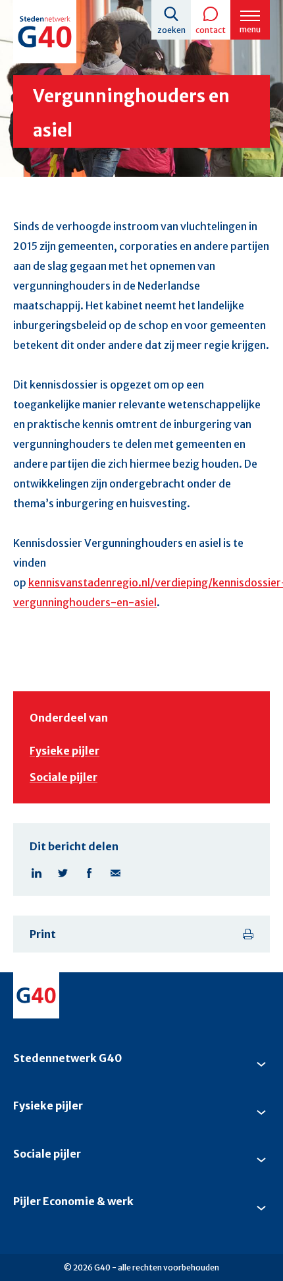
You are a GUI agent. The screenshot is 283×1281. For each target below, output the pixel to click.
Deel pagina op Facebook (88, 872)
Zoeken (171, 30)
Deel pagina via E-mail (115, 872)
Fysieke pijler (64, 750)
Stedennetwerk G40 (67, 1058)
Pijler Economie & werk (73, 1201)
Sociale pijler (63, 777)
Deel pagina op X (62, 872)
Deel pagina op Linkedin (36, 872)
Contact (210, 30)
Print (43, 934)
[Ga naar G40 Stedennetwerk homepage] (44, 31)
